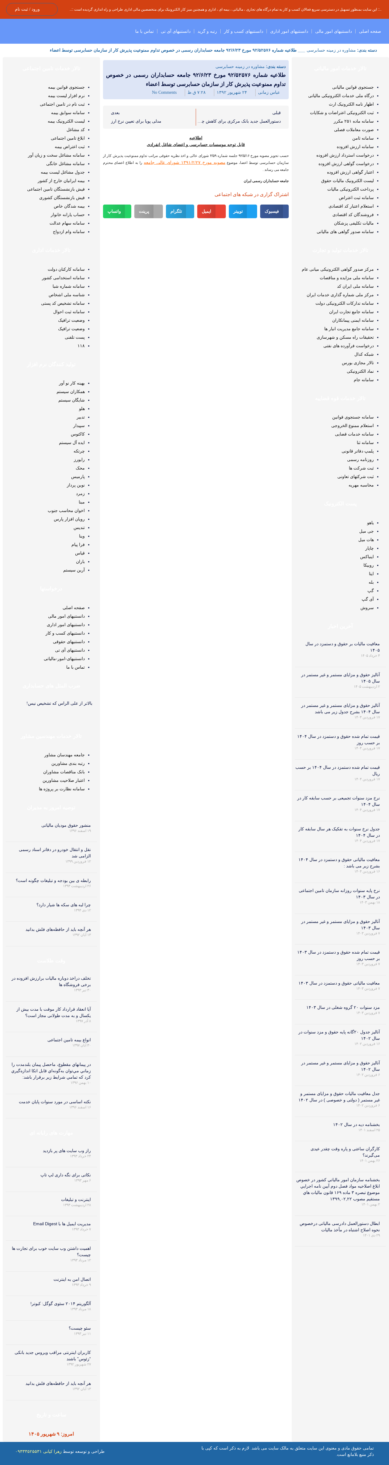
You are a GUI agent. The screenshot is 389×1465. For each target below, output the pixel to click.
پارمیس (78, 476)
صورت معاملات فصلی (354, 129)
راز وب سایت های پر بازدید (67, 1150)
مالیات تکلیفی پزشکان (354, 223)
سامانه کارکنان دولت (66, 269)
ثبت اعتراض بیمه (70, 146)
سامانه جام (364, 379)
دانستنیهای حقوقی (69, 641)
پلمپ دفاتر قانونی (358, 451)
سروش (367, 607)
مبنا (82, 502)
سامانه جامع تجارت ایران (351, 311)
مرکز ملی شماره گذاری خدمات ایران (340, 294)
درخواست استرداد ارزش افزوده (345, 155)
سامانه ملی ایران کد (355, 286)
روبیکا (368, 565)
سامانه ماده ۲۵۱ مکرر (354, 121)
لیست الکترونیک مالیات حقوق (347, 180)
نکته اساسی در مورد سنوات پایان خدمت (55, 1101)
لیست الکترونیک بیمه (66, 121)
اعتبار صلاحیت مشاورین (64, 780)
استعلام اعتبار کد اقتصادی (351, 206)
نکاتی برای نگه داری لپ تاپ (65, 1174)
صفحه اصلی (370, 31)
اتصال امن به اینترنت (72, 1279)
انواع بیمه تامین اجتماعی (69, 1039)
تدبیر (81, 417)
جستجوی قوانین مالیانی (353, 87)
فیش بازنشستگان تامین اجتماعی (56, 189)
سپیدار (79, 425)
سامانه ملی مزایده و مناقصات (347, 277)
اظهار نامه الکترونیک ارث (351, 104)
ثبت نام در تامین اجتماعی (62, 104)
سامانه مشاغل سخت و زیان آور (56, 155)
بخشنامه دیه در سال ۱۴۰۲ (356, 1124)
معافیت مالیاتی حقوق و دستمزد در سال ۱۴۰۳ (339, 983)
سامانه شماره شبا (69, 286)
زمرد (80, 493)
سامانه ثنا (365, 442)
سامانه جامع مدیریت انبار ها (349, 328)
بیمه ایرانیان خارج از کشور (61, 180)
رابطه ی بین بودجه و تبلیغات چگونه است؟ (53, 880)
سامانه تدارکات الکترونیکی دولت (344, 303)
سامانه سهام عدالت (67, 223)
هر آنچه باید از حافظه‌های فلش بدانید (58, 929)
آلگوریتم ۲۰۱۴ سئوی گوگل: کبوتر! (60, 1303)
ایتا (371, 573)
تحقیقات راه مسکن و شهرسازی (345, 337)
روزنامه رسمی (360, 459)
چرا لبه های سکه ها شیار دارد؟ (63, 904)
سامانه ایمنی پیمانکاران (353, 320)
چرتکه (79, 451)
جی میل (366, 531)
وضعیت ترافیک (71, 320)
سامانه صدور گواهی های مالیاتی (345, 231)
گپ (370, 590)
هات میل (366, 539)
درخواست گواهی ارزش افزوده (346, 163)
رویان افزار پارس (69, 519)
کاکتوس (78, 434)
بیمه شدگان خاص (69, 206)
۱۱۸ (81, 345)
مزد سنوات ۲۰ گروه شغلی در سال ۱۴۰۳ (343, 1007)
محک (80, 468)
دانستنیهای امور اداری (289, 31)
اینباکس (367, 556)
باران (80, 561)
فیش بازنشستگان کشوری (62, 197)
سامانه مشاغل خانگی (65, 163)
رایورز (79, 459)
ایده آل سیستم (72, 442)
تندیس (79, 527)
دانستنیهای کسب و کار (243, 31)
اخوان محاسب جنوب (66, 510)
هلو (82, 408)
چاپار (369, 548)
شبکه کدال (364, 354)
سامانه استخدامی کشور (63, 277)
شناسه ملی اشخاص (67, 294)
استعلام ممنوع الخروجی (352, 425)
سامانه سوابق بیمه (68, 112)
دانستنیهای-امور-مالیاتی (64, 658)
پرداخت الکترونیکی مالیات (350, 189)
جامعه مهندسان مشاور (64, 754)
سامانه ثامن (363, 138)
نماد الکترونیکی (360, 371)
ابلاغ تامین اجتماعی (68, 138)
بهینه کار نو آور (72, 383)
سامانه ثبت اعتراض (356, 197)
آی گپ (368, 599)
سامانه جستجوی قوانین (353, 417)
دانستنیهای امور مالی (333, 31)
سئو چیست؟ (80, 1328)
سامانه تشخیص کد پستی (63, 303)
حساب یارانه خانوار (68, 214)
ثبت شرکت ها (361, 468)
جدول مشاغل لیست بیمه (63, 172)
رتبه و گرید (207, 31)
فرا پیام (78, 544)
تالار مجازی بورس (358, 362)
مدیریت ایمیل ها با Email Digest (62, 1223)
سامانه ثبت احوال (69, 311)
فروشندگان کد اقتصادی (353, 214)
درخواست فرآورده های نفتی (348, 345)
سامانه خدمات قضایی (354, 434)
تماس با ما (144, 31)
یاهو (370, 522)
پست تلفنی (75, 337)
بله (371, 582)
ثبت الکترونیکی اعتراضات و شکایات (342, 112)
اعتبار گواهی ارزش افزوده (350, 172)
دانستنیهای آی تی (176, 31)
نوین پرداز (76, 485)
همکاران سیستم (71, 391)
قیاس (80, 553)
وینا (82, 536)
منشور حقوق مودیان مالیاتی (66, 825)
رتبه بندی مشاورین (68, 763)
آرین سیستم (74, 570)
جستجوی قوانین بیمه (66, 87)
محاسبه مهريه (361, 485)
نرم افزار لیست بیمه (66, 95)
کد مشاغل (76, 129)
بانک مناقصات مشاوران (64, 771)
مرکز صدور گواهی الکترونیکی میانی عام (338, 269)
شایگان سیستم (71, 400)
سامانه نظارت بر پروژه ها (62, 788)
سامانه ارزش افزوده (355, 146)
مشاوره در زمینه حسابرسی (331, 50)
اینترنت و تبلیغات (76, 1199)
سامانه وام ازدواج (69, 231)
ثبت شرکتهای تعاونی (355, 476)
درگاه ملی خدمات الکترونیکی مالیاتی (341, 95)
